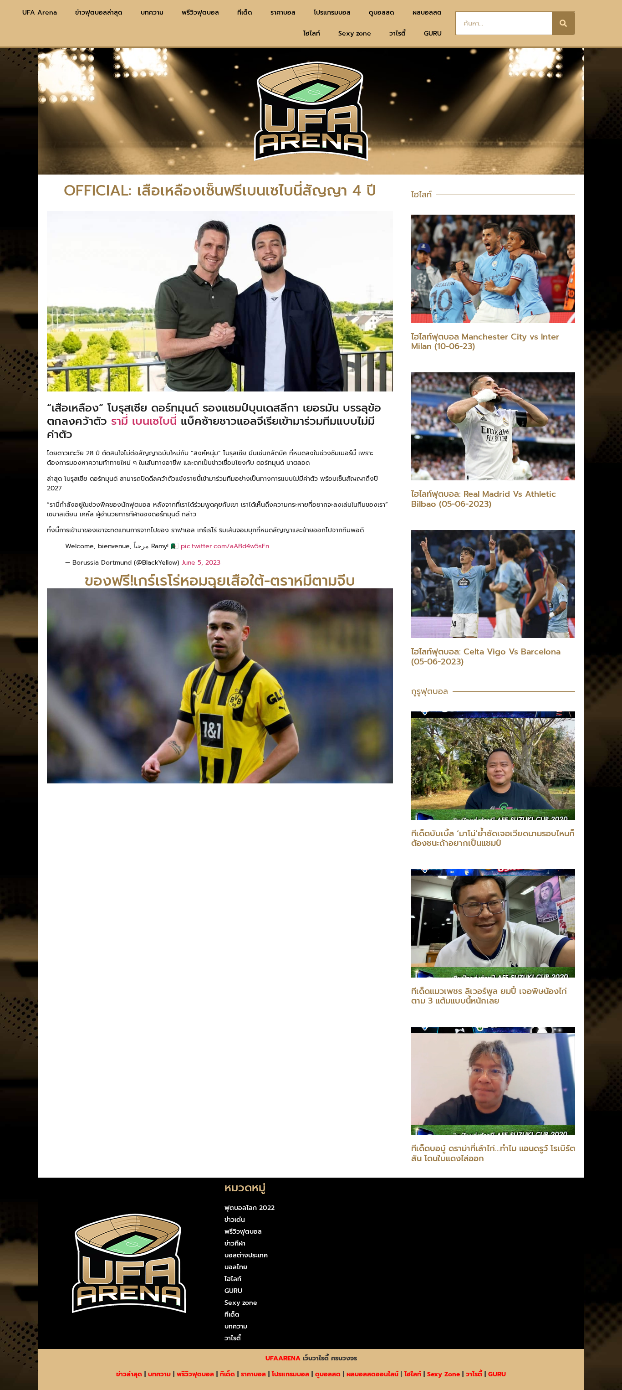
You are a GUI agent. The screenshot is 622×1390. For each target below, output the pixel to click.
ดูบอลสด (381, 12)
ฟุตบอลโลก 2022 (249, 1208)
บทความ (152, 12)
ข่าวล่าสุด (129, 1374)
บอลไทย (235, 1267)
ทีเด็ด (244, 12)
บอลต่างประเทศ (246, 1255)
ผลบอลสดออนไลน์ (372, 1374)
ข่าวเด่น (234, 1220)
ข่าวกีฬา (234, 1243)
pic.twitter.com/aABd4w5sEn (225, 546)
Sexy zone (354, 33)
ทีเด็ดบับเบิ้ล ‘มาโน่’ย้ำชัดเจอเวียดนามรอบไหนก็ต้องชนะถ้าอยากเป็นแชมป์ (493, 838)
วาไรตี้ (397, 33)
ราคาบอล (283, 12)
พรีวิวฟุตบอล (200, 12)
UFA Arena (39, 12)
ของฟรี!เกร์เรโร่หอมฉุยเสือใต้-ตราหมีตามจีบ (220, 581)
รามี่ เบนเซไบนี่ (144, 421)
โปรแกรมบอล (332, 12)
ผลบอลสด (427, 12)
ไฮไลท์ (311, 33)
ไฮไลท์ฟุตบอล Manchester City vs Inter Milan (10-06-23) (485, 341)
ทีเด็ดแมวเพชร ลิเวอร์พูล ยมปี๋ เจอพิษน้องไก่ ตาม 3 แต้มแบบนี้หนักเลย (489, 996)
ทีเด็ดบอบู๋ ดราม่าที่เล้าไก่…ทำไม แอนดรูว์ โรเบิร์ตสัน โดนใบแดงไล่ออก (493, 1153)
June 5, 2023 (201, 562)
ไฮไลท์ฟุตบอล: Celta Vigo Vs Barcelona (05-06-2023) (486, 656)
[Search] (563, 23)
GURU (433, 33)
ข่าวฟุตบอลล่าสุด (98, 12)
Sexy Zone (443, 1374)
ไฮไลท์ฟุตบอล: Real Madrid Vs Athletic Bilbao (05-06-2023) (483, 499)
